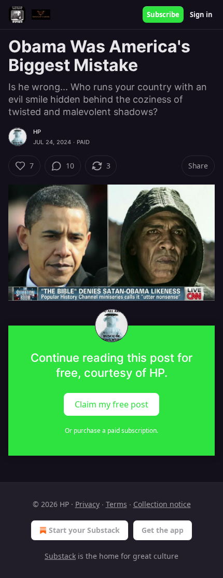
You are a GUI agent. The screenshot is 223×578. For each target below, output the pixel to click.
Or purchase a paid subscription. (111, 430)
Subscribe (163, 14)
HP (37, 131)
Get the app (163, 530)
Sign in (201, 14)
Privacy (87, 504)
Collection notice (162, 504)
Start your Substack (84, 530)
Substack (60, 556)
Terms (116, 504)
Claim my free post (111, 404)
